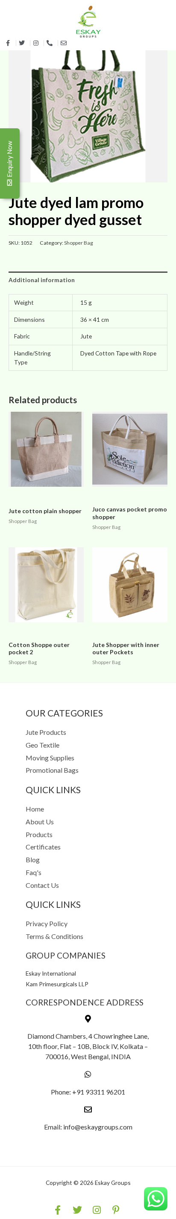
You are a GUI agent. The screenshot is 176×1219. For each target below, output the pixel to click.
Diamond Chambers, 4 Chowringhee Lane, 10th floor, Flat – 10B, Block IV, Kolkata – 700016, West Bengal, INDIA (88, 1046)
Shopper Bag (78, 243)
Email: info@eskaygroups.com (88, 1127)
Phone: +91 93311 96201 (88, 1092)
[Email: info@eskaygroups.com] (88, 1109)
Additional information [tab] (42, 279)
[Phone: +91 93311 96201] (88, 1074)
